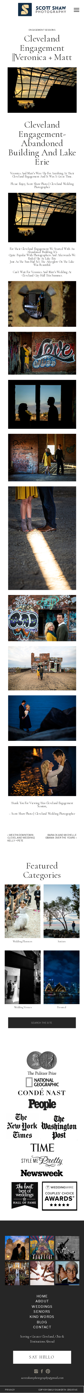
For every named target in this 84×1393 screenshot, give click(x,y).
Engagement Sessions (42, 29)
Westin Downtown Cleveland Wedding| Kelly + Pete (21, 837)
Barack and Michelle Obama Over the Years (61, 836)
